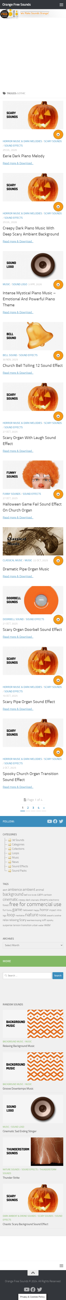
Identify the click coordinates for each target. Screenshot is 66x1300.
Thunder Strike (11, 1177)
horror (44, 910)
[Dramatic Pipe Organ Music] (33, 541)
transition (26, 925)
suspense (7, 925)
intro (59, 910)
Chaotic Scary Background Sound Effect (25, 1224)
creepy (22, 900)
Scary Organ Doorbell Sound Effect (32, 629)
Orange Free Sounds (16, 4)
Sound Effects (13, 145)
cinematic (10, 899)
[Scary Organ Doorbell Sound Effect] (33, 600)
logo (4, 915)
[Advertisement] (33, 54)
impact (52, 910)
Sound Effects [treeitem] (20, 866)
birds (34, 895)
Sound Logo (19, 284)
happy (36, 910)
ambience (15, 890)
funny (9, 910)
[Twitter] (61, 821)
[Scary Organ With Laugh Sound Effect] (33, 396)
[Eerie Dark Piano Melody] (33, 115)
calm (40, 894)
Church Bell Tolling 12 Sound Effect (33, 365)
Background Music (13, 1041)
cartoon (48, 894)
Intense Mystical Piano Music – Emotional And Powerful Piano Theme (29, 299)
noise (42, 915)
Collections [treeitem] (18, 848)
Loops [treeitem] (15, 853)
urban (35, 925)
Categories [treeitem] (18, 844)
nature (31, 915)
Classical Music (13, 560)
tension (17, 925)
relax (6, 920)
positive (58, 915)
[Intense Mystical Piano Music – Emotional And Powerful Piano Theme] (33, 265)
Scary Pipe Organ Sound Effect (29, 701)
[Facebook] (55, 821)
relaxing (14, 920)
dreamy (44, 899)
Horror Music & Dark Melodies (22, 141)
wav (47, 925)
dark (28, 899)
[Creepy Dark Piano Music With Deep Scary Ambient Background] (33, 187)
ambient (29, 889)
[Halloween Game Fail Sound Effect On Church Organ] (33, 474)
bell (25, 894)
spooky (50, 920)
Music (6, 284)
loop (11, 914)
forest (6, 905)
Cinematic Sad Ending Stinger (19, 1131)
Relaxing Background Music (19, 1046)
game (17, 909)
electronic (54, 900)
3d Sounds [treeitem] (18, 840)
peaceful (50, 915)
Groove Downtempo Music (18, 1088)
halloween (28, 910)
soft (44, 920)
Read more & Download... (18, 163)
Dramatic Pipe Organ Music (26, 569)
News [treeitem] (15, 862)
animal (40, 889)
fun (4, 910)
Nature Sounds (11, 1169)
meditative (20, 915)
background (13, 894)
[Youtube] (49, 821)
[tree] (33, 855)
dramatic (35, 900)
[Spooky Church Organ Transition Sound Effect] (33, 733)
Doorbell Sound (13, 619)
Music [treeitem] (15, 857)
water (41, 925)
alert (5, 890)
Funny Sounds (12, 493)
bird (29, 895)
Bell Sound (10, 355)
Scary (22, 920)
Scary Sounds (53, 141)
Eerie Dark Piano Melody (24, 156)
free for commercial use (35, 904)
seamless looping (34, 920)
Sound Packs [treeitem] (19, 870)
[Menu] (61, 4)
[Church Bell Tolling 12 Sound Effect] (33, 336)
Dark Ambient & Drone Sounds (19, 1216)
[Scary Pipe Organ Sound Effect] (33, 661)
